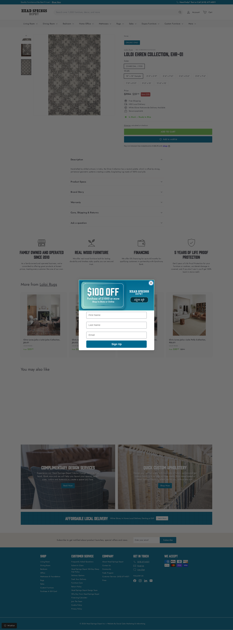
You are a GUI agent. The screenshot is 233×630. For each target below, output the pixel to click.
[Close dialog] (151, 283)
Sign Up (117, 344)
